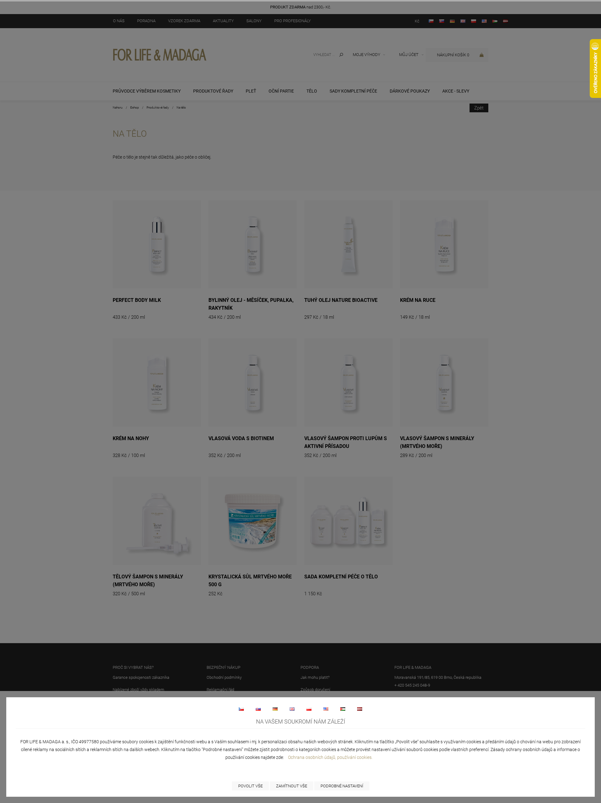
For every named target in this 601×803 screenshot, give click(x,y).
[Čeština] (241, 709)
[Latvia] (360, 709)
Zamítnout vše (291, 786)
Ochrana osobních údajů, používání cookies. (330, 757)
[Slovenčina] (258, 709)
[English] (292, 709)
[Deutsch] (275, 709)
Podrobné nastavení (342, 786)
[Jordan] (343, 709)
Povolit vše (250, 786)
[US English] (326, 709)
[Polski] (309, 709)
